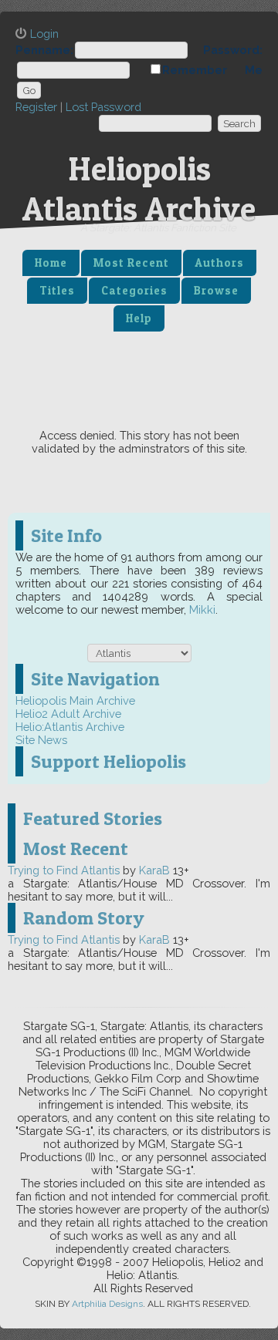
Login (44, 33)
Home (51, 263)
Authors (219, 263)
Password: (233, 49)
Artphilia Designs (107, 1303)
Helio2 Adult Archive (68, 713)
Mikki (202, 609)
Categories (134, 291)
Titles (57, 291)
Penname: (44, 49)
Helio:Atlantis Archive (69, 726)
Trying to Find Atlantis (64, 870)
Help (139, 318)
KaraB (154, 870)
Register (36, 106)
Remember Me (212, 69)
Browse (216, 291)
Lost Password (103, 106)
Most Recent (131, 263)
